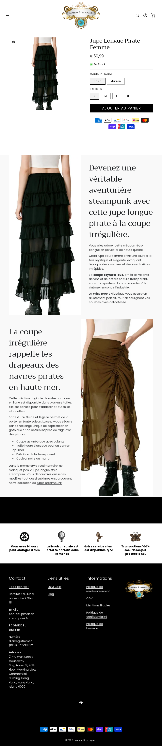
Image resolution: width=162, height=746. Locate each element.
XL (127, 96)
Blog (51, 594)
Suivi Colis (54, 587)
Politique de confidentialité (96, 615)
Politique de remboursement (98, 589)
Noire (98, 81)
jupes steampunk (49, 483)
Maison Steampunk (85, 740)
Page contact (19, 587)
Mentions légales (98, 605)
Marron (116, 81)
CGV (89, 598)
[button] (7, 15)
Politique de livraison (94, 626)
